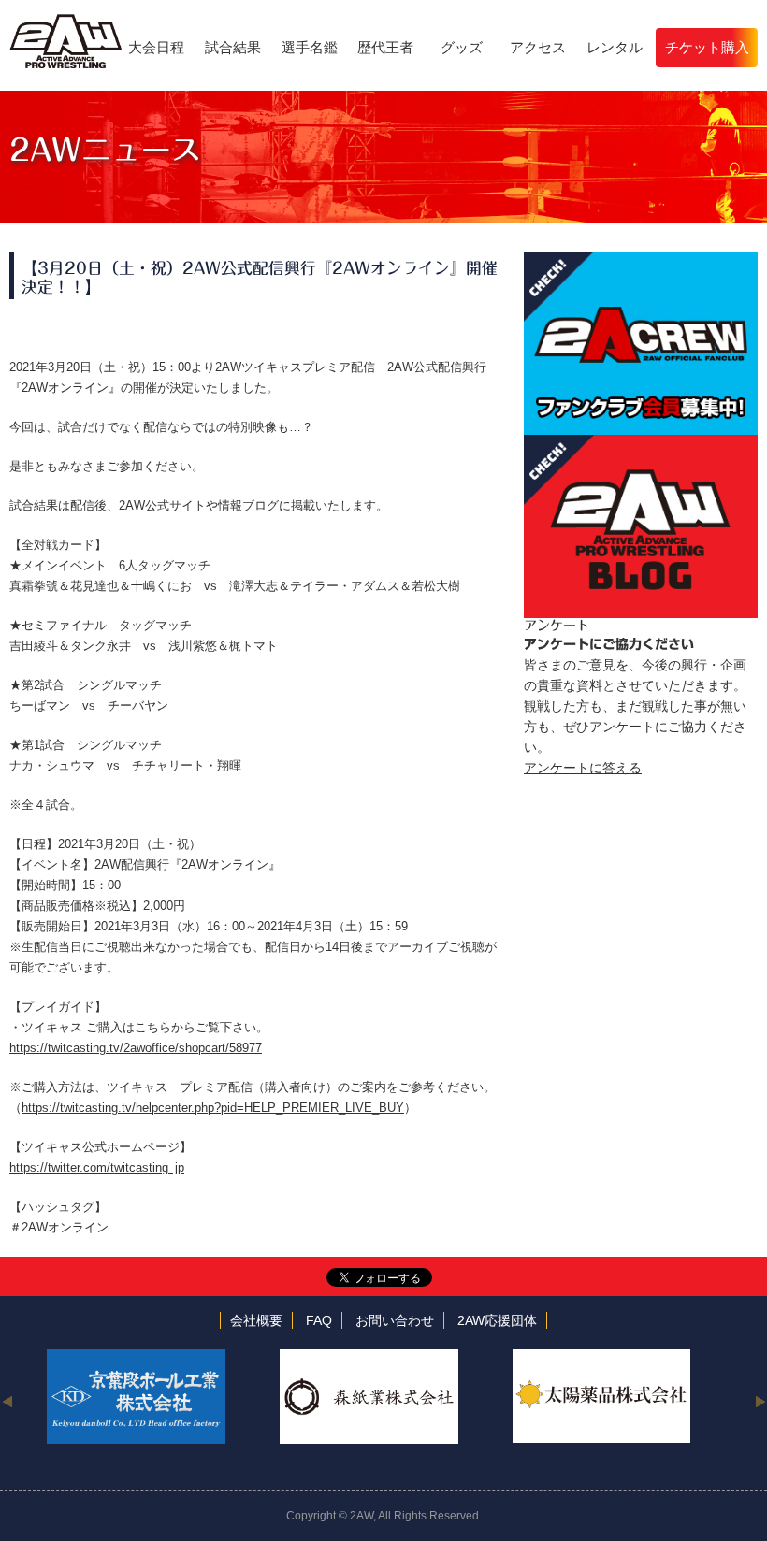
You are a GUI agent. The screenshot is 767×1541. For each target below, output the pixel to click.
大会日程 (156, 47)
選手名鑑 (310, 47)
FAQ (319, 1320)
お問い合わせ (394, 1320)
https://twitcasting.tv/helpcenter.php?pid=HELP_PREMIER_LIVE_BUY (213, 1108)
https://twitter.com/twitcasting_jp (96, 1167)
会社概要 (256, 1320)
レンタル (614, 47)
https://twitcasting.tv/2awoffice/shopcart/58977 (135, 1048)
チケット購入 (707, 47)
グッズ (462, 47)
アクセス (538, 47)
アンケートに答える (583, 767)
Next (760, 1401)
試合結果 (233, 47)
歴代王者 (385, 47)
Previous (7, 1401)
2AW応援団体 (497, 1320)
